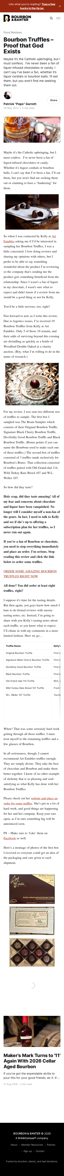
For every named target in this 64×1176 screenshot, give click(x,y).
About (14, 1144)
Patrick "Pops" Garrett (20, 104)
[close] (60, 6)
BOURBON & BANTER (26, 1133)
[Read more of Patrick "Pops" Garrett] (8, 95)
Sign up (27, 1151)
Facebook (10, 838)
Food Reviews (13, 32)
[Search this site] (51, 18)
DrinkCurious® (27, 1138)
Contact (40, 1151)
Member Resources (32, 1144)
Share (53, 100)
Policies (51, 1144)
